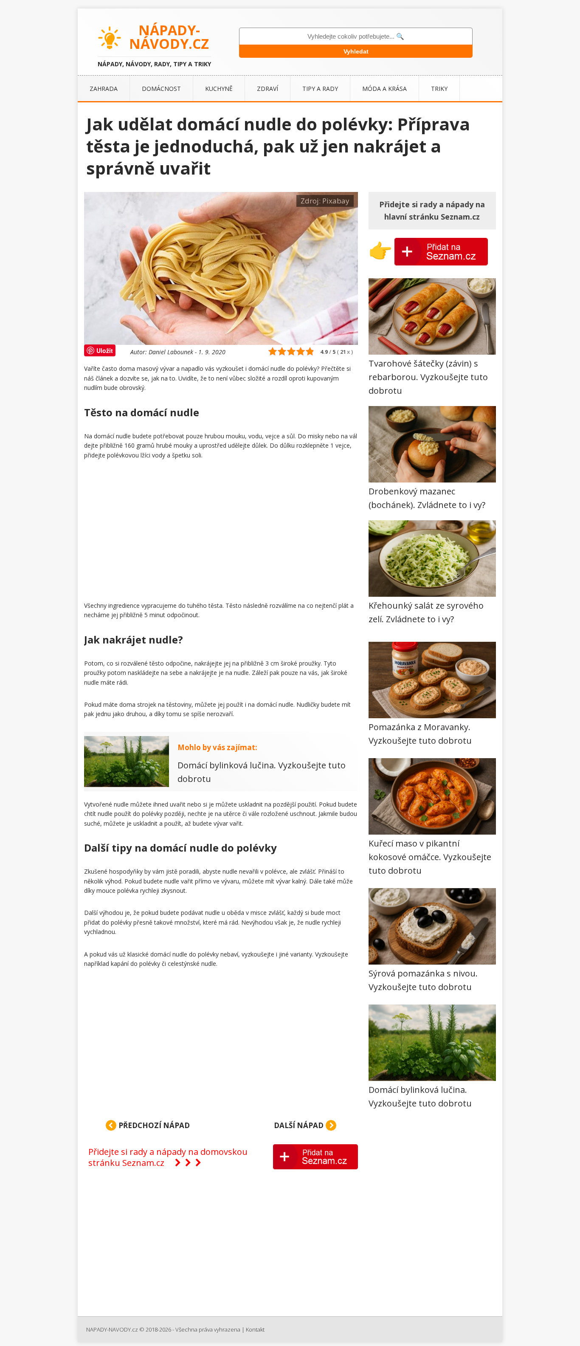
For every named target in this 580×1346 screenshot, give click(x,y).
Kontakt (255, 1329)
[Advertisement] (221, 532)
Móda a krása (384, 89)
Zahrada (104, 89)
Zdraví (267, 89)
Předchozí (153, 1125)
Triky (439, 89)
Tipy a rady (320, 89)
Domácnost (161, 89)
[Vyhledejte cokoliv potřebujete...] (356, 36)
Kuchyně (219, 89)
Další (299, 1125)
